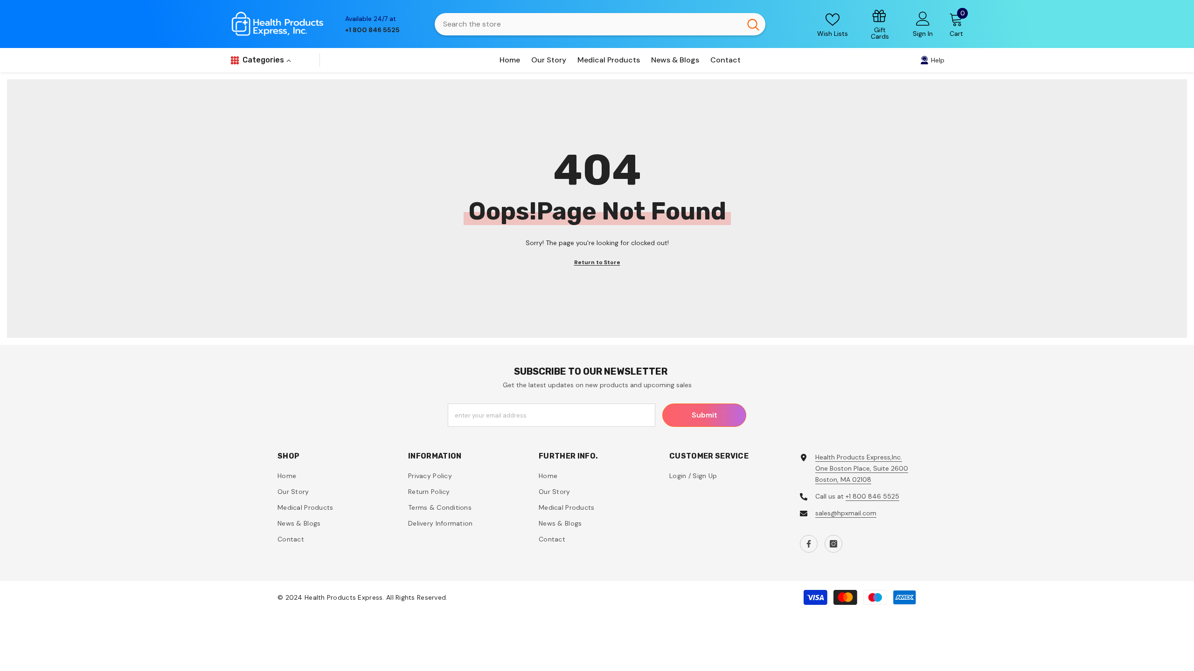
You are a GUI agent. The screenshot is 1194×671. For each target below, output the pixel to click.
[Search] (600, 24)
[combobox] (588, 24)
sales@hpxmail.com (845, 513)
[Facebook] (809, 544)
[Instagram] (833, 544)
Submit (704, 415)
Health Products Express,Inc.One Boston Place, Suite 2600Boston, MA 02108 (861, 468)
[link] (880, 24)
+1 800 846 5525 (872, 496)
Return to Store (597, 262)
